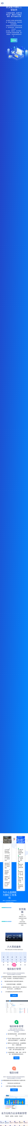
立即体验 (14, 40)
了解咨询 (14, 995)
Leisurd (6, 3)
